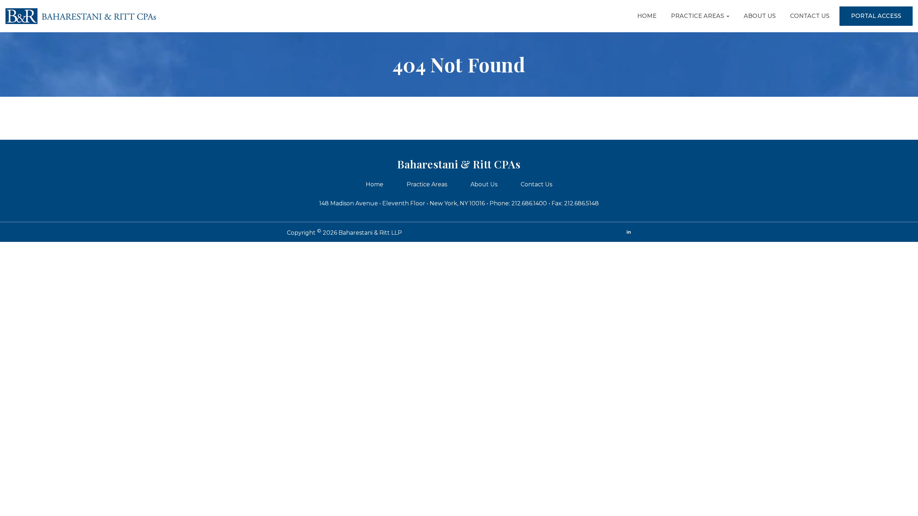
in (628, 232)
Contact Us (809, 16)
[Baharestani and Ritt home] (80, 16)
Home (647, 16)
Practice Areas (697, 16)
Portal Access (876, 16)
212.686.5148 (581, 203)
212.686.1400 (529, 203)
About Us (760, 16)
